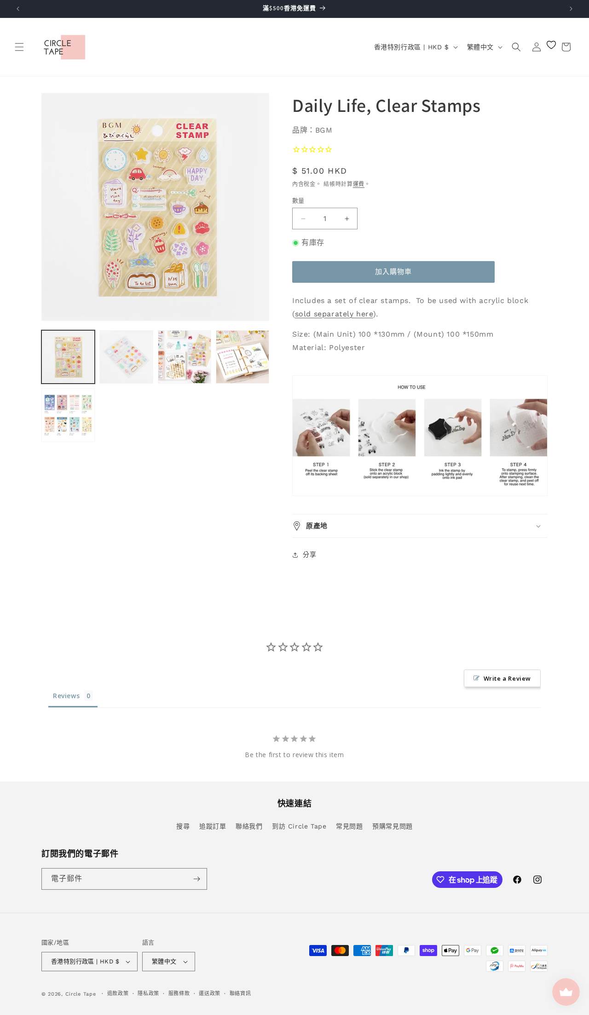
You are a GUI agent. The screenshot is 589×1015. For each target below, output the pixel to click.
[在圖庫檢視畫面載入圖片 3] (184, 357)
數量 (298, 200)
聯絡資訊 (240, 994)
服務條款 (179, 994)
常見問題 (349, 826)
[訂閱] (196, 879)
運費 (358, 184)
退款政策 (118, 994)
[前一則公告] (18, 9)
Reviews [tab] (66, 695)
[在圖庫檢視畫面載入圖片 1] (68, 357)
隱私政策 (148, 994)
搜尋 (183, 826)
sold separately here (334, 313)
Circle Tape (80, 994)
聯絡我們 (249, 826)
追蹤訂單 (212, 826)
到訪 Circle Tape (299, 826)
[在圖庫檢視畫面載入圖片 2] (126, 357)
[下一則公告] (571, 9)
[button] (19, 47)
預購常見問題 (392, 826)
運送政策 (209, 994)
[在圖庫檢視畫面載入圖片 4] (242, 357)
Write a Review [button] (507, 678)
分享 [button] (309, 554)
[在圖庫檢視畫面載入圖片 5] (68, 415)
